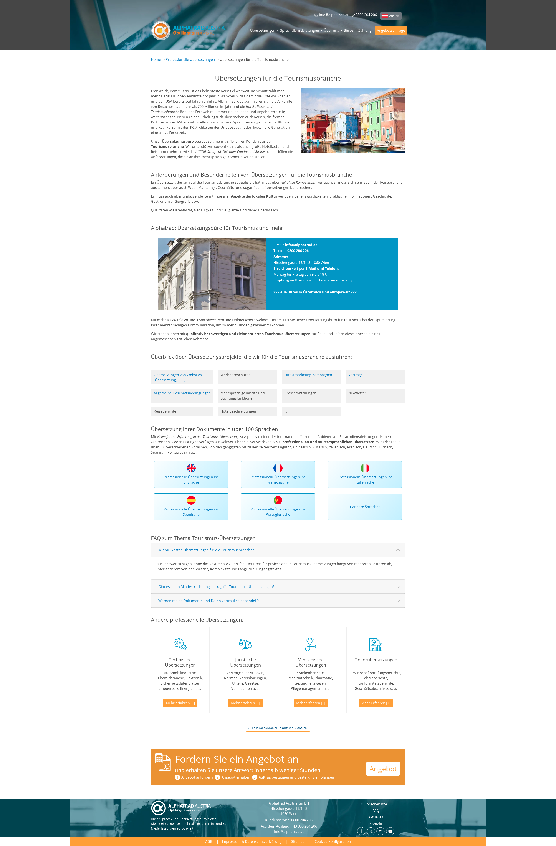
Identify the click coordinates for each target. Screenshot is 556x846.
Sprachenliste (376, 804)
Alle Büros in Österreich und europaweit (315, 292)
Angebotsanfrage (391, 30)
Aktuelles (375, 817)
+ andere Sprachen (365, 506)
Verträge (355, 374)
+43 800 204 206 (304, 826)
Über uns (331, 30)
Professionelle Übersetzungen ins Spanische (191, 512)
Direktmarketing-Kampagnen (308, 374)
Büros (349, 30)
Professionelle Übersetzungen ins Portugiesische (278, 512)
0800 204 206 (302, 820)
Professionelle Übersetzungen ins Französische (278, 480)
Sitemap (298, 841)
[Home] (191, 30)
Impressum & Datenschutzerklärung (251, 841)
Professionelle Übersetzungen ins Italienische (365, 480)
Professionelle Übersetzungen (190, 59)
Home (156, 59)
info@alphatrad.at (301, 244)
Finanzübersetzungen (375, 660)
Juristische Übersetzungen (245, 662)
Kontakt (375, 823)
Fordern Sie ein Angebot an (237, 758)
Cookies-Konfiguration (332, 841)
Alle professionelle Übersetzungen (278, 728)
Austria (394, 16)
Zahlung (365, 30)
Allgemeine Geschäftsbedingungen (182, 393)
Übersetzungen (262, 30)
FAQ (375, 810)
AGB (208, 841)
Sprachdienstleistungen (299, 30)
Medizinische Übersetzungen (310, 662)
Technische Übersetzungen (180, 662)
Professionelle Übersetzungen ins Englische (191, 480)
